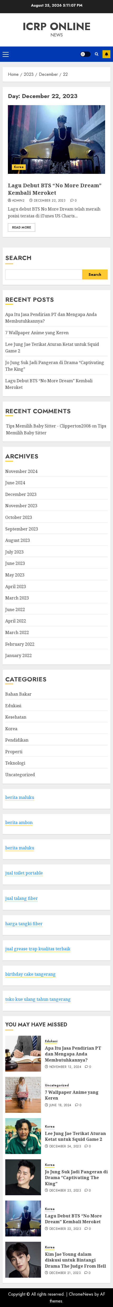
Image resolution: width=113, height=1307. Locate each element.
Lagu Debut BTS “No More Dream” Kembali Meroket (54, 189)
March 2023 (17, 598)
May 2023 (14, 575)
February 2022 (19, 644)
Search (18, 257)
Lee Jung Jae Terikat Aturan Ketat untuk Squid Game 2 (75, 1136)
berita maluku (19, 797)
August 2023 (17, 540)
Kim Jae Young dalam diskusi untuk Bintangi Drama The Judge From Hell (75, 1260)
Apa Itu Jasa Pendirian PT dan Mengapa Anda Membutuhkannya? (73, 1054)
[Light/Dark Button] (85, 54)
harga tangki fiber (24, 924)
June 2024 (15, 483)
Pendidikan (16, 740)
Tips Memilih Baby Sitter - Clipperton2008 (48, 426)
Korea (19, 167)
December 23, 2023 (65, 1191)
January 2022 (18, 655)
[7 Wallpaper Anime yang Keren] (23, 1095)
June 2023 (15, 563)
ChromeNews (81, 1294)
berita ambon (19, 822)
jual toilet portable (24, 873)
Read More (21, 227)
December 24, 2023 (65, 1147)
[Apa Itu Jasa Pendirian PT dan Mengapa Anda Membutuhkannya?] (23, 1054)
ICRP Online (57, 26)
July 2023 (14, 552)
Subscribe (106, 54)
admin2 (18, 201)
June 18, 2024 (60, 1105)
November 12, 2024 (65, 1067)
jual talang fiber (21, 898)
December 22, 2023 (49, 201)
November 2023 (21, 506)
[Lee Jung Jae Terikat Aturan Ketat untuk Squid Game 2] (23, 1136)
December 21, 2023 (65, 1273)
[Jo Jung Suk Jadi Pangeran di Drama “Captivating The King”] (23, 1177)
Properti (13, 752)
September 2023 (21, 529)
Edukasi (13, 706)
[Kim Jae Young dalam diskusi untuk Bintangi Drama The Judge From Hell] (23, 1260)
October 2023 (18, 517)
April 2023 (15, 586)
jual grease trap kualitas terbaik (37, 949)
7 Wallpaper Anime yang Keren (37, 333)
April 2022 (15, 621)
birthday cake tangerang (30, 974)
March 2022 (17, 632)
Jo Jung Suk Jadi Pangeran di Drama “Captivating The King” (76, 1178)
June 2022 (15, 609)
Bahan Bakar (18, 694)
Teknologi (15, 763)
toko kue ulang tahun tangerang (38, 999)
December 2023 (21, 494)
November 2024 (21, 471)
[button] (6, 54)
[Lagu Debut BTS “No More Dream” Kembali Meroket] (56, 139)
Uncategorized (20, 775)
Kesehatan (15, 717)
